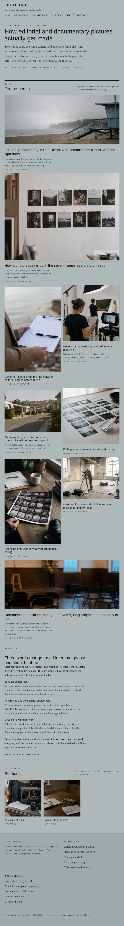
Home (8, 15)
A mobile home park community (22, 886)
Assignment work (14, 819)
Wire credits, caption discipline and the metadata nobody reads (87, 506)
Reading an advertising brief (79, 851)
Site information (76, 15)
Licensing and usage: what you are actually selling (31, 550)
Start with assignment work (23, 754)
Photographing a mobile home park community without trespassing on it (27, 439)
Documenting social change (19, 891)
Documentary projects (56, 819)
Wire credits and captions (77, 867)
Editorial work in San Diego (79, 846)
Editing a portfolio (74, 857)
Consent (57, 15)
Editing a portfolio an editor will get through (89, 449)
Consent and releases (16, 896)
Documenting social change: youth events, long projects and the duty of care (61, 617)
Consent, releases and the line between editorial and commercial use (29, 378)
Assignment (21, 15)
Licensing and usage (75, 862)
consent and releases (44, 743)
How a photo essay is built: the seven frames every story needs (55, 265)
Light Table (23, 7)
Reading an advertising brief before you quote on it (87, 348)
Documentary (40, 15)
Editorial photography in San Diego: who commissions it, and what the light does (60, 152)
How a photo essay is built (19, 881)
